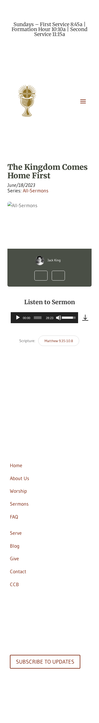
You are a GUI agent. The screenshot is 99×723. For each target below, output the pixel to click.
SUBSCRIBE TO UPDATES (45, 661)
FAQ (14, 517)
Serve (16, 533)
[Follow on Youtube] (25, 446)
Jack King (54, 260)
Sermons (19, 504)
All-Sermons (35, 190)
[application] (44, 317)
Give (14, 559)
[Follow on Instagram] (14, 446)
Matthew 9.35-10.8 (59, 341)
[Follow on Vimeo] (36, 446)
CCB (14, 584)
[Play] (18, 317)
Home (16, 465)
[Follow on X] (25, 427)
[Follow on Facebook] (14, 427)
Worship (18, 491)
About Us (19, 478)
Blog (15, 546)
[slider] (38, 317)
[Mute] (58, 317)
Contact (18, 572)
